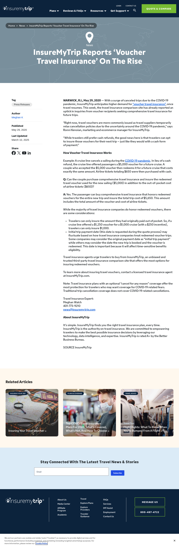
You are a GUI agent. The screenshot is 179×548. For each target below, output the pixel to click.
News (22, 25)
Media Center (63, 503)
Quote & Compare (158, 8)
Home (11, 25)
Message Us (150, 502)
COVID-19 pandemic (137, 160)
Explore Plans (86, 502)
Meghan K (17, 117)
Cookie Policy (41, 543)
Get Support (118, 10)
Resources (96, 10)
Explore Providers (85, 508)
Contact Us (131, 6)
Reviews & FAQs (73, 10)
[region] (89, 541)
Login (118, 6)
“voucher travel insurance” (149, 104)
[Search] (134, 11)
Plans (53, 10)
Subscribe (117, 473)
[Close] (174, 541)
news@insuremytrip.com (79, 309)
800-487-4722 (149, 512)
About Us (61, 499)
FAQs (105, 499)
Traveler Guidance (84, 515)
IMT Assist (108, 507)
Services (107, 503)
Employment (109, 512)
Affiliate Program (61, 509)
